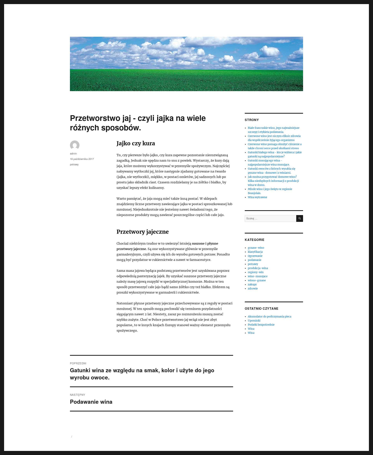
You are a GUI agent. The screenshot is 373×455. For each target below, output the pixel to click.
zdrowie (253, 288)
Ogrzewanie (255, 256)
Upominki (254, 320)
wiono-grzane (257, 280)
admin (73, 153)
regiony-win (256, 272)
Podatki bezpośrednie (261, 324)
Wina (251, 328)
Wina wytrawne (257, 197)
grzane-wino (256, 247)
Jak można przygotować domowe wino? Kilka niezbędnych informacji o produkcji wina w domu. (273, 181)
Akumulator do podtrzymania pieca (269, 316)
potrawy (74, 164)
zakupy (252, 284)
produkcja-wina (258, 268)
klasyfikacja (255, 252)
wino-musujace (258, 276)
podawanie (254, 260)
